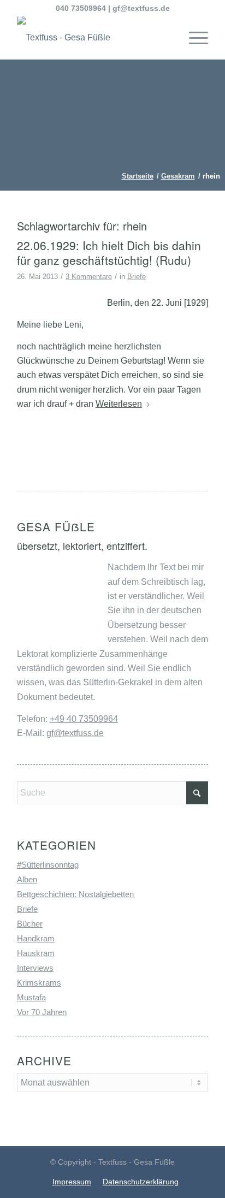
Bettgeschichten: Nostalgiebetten (75, 894)
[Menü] (193, 38)
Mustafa (31, 997)
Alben (27, 879)
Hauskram (36, 953)
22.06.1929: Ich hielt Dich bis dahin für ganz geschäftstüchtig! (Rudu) (109, 252)
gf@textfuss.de (141, 8)
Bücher (30, 923)
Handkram (36, 938)
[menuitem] (193, 38)
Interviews (35, 967)
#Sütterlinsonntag (48, 864)
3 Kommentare (89, 276)
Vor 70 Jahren (42, 1012)
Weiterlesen (119, 403)
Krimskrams (39, 982)
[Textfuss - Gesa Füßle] (93, 38)
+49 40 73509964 (84, 718)
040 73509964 (81, 8)
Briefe (136, 276)
